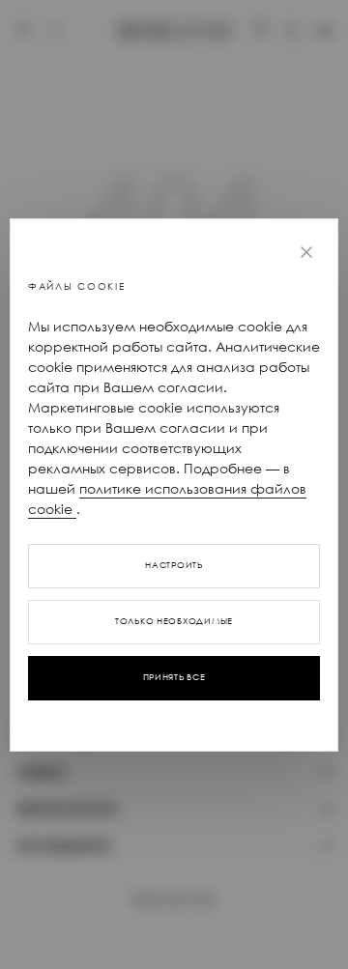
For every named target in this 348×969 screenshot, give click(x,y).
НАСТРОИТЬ (173, 564)
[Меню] (324, 30)
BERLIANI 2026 (174, 899)
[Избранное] (261, 30)
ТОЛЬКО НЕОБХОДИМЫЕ (174, 620)
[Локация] (23, 30)
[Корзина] (292, 30)
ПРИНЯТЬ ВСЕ (174, 676)
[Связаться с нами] (55, 30)
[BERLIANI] (174, 30)
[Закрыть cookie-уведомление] (306, 252)
